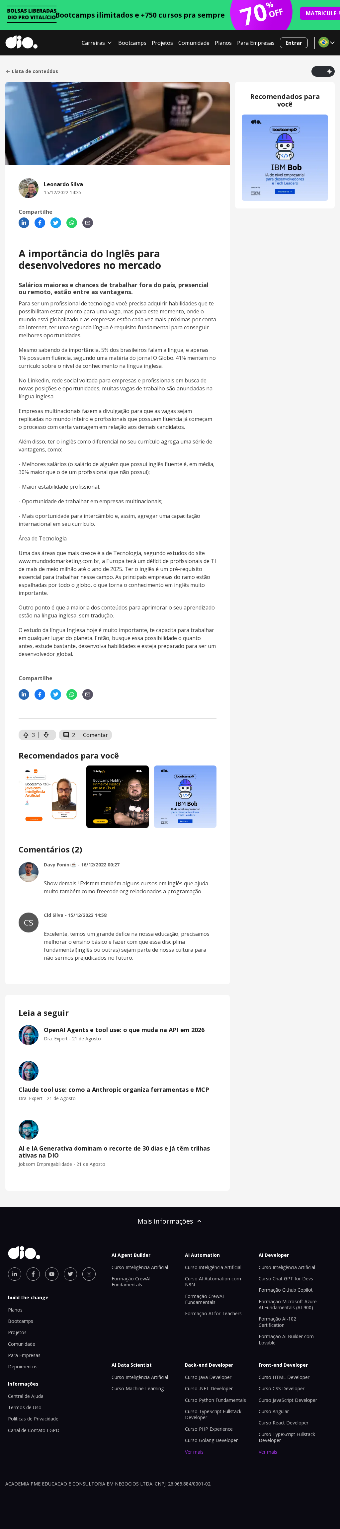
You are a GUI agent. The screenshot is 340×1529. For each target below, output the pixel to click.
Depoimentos (23, 1366)
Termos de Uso (25, 1407)
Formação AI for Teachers (213, 1313)
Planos (223, 42)
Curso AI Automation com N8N (213, 1281)
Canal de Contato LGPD (33, 1430)
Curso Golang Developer (211, 1440)
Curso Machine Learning (138, 1388)
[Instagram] (89, 1274)
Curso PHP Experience (209, 1429)
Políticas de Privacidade (33, 1418)
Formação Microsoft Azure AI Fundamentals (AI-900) (288, 1304)
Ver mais (194, 1452)
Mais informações (165, 1221)
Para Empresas (256, 42)
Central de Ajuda (25, 1396)
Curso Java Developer (208, 1377)
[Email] (87, 222)
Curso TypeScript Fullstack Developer (213, 1414)
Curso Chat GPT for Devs (286, 1278)
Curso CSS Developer (281, 1388)
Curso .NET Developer (209, 1388)
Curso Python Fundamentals (215, 1400)
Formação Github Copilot (286, 1290)
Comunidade (194, 42)
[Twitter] (55, 222)
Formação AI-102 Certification (277, 1322)
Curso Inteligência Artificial (140, 1267)
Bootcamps (132, 42)
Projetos (162, 42)
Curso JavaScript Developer (288, 1400)
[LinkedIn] (24, 222)
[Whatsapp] (71, 222)
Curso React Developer (283, 1422)
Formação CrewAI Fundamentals (131, 1281)
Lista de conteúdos (35, 71)
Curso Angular (274, 1411)
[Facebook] (40, 222)
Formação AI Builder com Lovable (286, 1339)
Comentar (95, 735)
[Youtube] (51, 1274)
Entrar (294, 42)
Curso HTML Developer (284, 1377)
